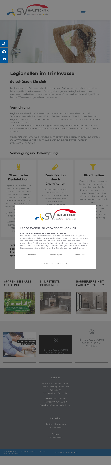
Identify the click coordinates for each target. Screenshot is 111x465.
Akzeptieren (79, 255)
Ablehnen (32, 254)
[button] (4, 43)
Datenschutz (47, 263)
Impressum (62, 263)
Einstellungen (55, 255)
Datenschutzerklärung (30, 248)
